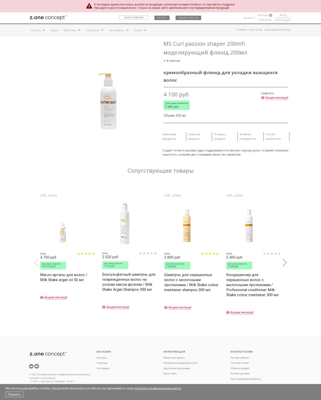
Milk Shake (256, 29)
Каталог (162, 17)
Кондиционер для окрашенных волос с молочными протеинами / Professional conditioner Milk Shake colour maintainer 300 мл (252, 285)
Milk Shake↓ (70, 30)
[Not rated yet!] (148, 255)
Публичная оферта (173, 357)
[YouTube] (36, 367)
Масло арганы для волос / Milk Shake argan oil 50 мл (63, 277)
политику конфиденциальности (157, 388)
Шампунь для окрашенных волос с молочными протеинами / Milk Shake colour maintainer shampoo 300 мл (191, 282)
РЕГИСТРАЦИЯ (283, 20)
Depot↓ (138, 30)
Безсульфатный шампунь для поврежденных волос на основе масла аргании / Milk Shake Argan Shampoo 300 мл (128, 282)
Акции (54, 30)
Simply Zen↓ (93, 30)
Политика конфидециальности (180, 363)
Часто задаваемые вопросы (245, 378)
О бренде (102, 363)
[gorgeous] (86, 255)
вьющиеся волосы (278, 29)
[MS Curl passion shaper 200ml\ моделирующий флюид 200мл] (108, 88)
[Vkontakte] (31, 367)
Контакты (102, 357)
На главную (103, 368)
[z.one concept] (48, 17)
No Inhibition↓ (117, 30)
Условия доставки (240, 373)
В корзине (52, 313)
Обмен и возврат (239, 368)
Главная (241, 29)
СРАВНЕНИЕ (265, 20)
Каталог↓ (36, 30)
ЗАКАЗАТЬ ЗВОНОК (188, 17)
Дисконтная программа (176, 368)
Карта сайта (169, 373)
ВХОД (283, 15)
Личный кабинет (239, 357)
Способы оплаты (239, 363)
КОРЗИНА (264, 15)
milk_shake (48, 195)
